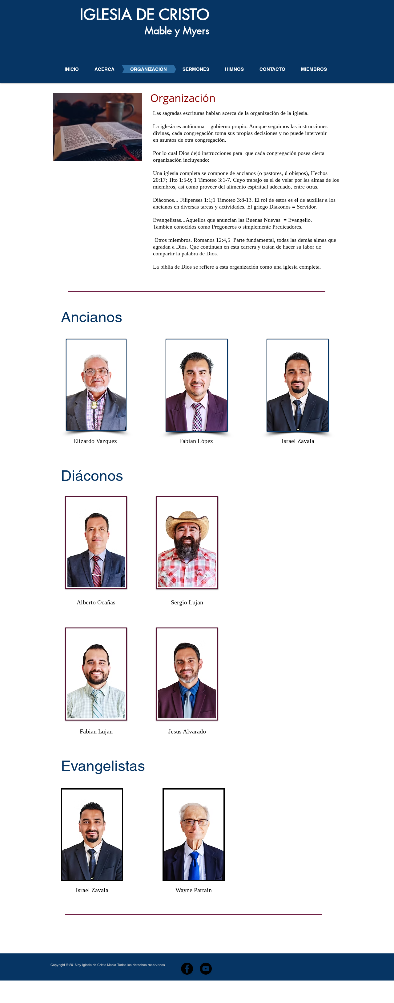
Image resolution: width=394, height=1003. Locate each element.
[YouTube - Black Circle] (206, 969)
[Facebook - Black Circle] (187, 969)
